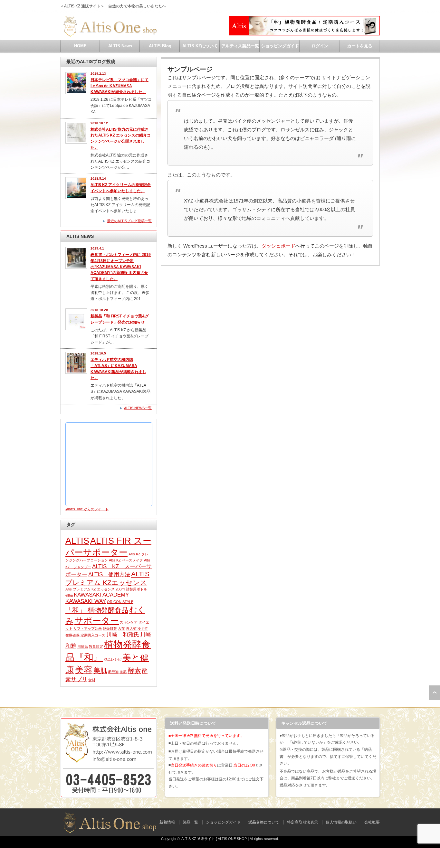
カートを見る (359, 45)
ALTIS (77, 541)
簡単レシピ (112, 659)
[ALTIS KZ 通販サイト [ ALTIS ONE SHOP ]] (109, 34)
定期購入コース (93, 635)
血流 (123, 672)
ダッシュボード (278, 246)
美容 (83, 670)
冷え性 (143, 628)
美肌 (100, 670)
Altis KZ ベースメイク (126, 560)
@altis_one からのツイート (87, 509)
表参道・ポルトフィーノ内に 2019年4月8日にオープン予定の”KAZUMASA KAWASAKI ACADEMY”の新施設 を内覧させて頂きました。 (121, 266)
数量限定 (96, 646)
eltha (69, 595)
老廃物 (113, 672)
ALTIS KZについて (200, 45)
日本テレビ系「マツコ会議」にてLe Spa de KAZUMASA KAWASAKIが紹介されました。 (119, 86)
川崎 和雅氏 (122, 635)
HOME (80, 45)
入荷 (121, 628)
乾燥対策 (110, 628)
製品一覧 (190, 822)
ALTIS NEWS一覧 (138, 408)
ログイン (319, 45)
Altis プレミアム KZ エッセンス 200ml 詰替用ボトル (106, 589)
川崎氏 (82, 646)
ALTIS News (120, 45)
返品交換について (263, 822)
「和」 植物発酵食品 (96, 610)
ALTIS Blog (160, 45)
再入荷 (131, 628)
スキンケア (129, 622)
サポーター (96, 621)
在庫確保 (72, 635)
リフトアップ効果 (87, 628)
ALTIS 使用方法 (109, 574)
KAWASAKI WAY (85, 601)
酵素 (134, 670)
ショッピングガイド (280, 45)
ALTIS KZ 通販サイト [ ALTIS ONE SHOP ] (215, 839)
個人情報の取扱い (341, 822)
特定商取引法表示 (302, 822)
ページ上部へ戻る (434, 692)
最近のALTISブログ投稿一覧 (129, 221)
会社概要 (372, 822)
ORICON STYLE (120, 602)
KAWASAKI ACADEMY (101, 595)
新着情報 (167, 822)
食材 (91, 680)
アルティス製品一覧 (240, 45)
